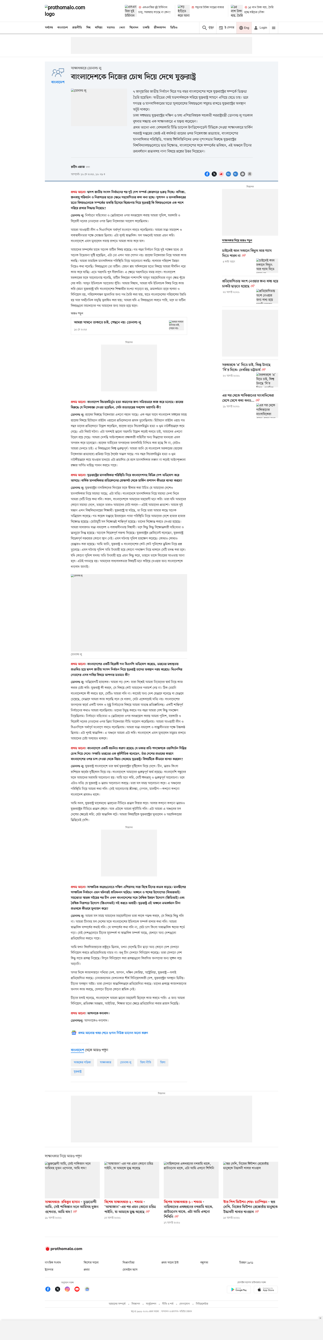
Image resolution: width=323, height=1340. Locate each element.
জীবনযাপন (160, 27)
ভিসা (162, 1063)
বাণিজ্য (98, 27)
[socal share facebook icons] (207, 176)
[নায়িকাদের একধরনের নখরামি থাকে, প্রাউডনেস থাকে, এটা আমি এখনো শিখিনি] (191, 1180)
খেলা (122, 27)
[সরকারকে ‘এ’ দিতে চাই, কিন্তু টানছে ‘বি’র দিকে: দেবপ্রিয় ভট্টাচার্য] (267, 380)
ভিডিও (173, 27)
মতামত (111, 27)
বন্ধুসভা (204, 1263)
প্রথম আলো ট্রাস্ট (170, 1263)
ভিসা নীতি (145, 1063)
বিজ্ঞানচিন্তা (129, 1263)
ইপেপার (49, 1270)
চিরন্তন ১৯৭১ (246, 1263)
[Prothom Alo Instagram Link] (69, 1289)
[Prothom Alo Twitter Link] (59, 1289)
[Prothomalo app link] (239, 1290)
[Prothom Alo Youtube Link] (79, 1289)
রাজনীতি (77, 27)
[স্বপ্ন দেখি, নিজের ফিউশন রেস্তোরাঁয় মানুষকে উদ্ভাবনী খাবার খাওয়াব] (250, 1180)
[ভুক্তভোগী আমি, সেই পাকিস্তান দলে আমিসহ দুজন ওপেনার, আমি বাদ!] (72, 1180)
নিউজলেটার (202, 1304)
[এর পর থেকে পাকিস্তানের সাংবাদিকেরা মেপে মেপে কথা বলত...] (267, 410)
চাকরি (146, 27)
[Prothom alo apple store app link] (265, 1290)
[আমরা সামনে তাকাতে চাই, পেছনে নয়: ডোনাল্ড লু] (176, 325)
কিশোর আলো (91, 1263)
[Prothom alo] (70, 11)
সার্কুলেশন (151, 1304)
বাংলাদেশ (62, 27)
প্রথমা (87, 1270)
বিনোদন (134, 27)
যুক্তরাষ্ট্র (77, 1072)
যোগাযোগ (184, 1304)
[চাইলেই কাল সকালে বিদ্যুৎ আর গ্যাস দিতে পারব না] (267, 266)
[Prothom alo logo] (63, 1250)
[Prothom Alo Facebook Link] (50, 1289)
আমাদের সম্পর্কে (117, 1304)
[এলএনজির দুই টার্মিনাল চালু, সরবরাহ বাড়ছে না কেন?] (131, 11)
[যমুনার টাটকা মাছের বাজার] (184, 11)
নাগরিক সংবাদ (53, 1263)
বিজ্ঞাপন (136, 1304)
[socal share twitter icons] (214, 176)
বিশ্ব (88, 27)
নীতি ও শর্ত (167, 1304)
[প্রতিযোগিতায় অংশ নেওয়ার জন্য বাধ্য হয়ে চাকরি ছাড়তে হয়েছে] (267, 296)
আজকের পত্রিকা (82, 1063)
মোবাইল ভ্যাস (130, 1270)
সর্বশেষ (49, 27)
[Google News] (87, 1290)
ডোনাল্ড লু (125, 1063)
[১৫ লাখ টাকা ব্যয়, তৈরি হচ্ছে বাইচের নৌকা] (237, 11)
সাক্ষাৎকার (105, 1063)
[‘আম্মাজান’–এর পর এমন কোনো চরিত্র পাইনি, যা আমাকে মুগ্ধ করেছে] (131, 1180)
